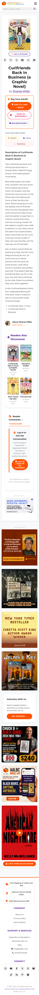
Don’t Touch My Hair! (13, 398)
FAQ (19, 945)
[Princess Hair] (26, 387)
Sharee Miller (21, 91)
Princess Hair (25, 397)
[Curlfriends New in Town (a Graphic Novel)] (13, 353)
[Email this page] (34, 60)
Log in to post (16, 423)
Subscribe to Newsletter (19, 937)
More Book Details (19, 123)
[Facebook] (17, 968)
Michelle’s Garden (26, 365)
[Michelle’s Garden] (26, 353)
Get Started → (19, 716)
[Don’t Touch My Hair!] (13, 387)
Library (28, 138)
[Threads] (28, 968)
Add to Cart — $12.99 (21, 106)
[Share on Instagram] (10, 60)
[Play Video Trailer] (19, 832)
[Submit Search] (34, 9)
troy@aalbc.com (20, 949)
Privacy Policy (19, 918)
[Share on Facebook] (5, 60)
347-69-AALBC (20, 953)
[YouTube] (11, 968)
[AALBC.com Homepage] (13, 3)
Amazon (13, 138)
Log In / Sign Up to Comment (20, 464)
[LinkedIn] (17, 975)
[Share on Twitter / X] (28, 60)
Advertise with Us (19, 941)
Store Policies (19, 922)
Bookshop (21, 144)
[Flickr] (28, 975)
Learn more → (18, 325)
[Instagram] (5, 968)
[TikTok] (11, 975)
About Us (19, 915)
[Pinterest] (22, 975)
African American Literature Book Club (19, 989)
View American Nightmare (20, 864)
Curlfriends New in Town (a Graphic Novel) (13, 367)
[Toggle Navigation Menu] (35, 3)
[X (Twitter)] (22, 968)
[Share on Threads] (16, 60)
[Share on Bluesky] (22, 60)
